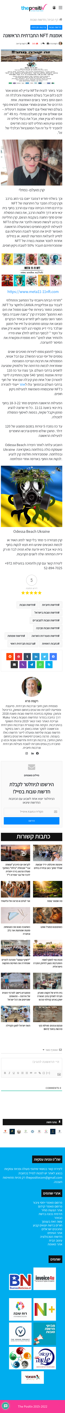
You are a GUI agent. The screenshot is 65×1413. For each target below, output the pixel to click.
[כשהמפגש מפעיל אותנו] (47, 915)
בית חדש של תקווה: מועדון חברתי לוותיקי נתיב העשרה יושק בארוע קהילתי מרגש (49, 996)
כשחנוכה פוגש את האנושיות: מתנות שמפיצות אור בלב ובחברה (17, 930)
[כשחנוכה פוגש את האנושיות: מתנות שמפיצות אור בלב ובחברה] (15, 915)
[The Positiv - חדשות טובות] (35, 7)
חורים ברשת (54, 1225)
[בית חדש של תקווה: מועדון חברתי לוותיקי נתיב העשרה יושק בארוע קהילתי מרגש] (47, 981)
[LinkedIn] (31, 753)
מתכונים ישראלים (52, 1229)
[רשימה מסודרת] (22, 1073)
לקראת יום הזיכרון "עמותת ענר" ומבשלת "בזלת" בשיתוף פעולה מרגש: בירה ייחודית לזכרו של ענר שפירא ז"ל (16, 869)
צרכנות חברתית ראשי (22, 643)
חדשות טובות (38, 19)
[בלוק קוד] (35, 1073)
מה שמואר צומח (54, 901)
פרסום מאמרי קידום (50, 1206)
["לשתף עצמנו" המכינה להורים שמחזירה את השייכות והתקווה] (15, 948)
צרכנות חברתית (38, 27)
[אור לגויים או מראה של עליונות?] (15, 889)
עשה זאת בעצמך (52, 1221)
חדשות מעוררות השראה (45, 636)
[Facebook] (53, 656)
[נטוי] (9, 1073)
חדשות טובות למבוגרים (45, 620)
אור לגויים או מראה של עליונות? (15, 901)
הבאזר (58, 1218)
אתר (22, 384)
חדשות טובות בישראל (46, 612)
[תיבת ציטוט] (31, 1073)
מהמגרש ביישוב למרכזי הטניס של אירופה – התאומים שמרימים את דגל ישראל (16, 996)
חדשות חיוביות (50, 605)
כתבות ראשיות (50, 643)
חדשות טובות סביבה (47, 628)
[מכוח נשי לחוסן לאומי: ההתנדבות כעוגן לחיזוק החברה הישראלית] (47, 948)
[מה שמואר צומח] (47, 889)
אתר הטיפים (54, 1233)
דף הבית (53, 19)
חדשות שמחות (15, 636)
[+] (48, 1073)
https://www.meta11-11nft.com (33, 291)
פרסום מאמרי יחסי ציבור (47, 1202)
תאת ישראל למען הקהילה (18, 1025)
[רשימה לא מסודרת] (26, 1073)
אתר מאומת (55, 1244)
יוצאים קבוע (40, 1225)
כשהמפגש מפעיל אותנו (51, 927)
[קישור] (39, 1073)
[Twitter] (44, 656)
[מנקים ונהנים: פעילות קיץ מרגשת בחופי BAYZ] (47, 1014)
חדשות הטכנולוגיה (51, 1237)
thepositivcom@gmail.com (44, 1177)
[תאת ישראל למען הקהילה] (15, 1014)
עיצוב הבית (55, 1240)
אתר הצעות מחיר (51, 1210)
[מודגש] (5, 1073)
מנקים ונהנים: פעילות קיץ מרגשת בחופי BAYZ (50, 1027)
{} (44, 1073)
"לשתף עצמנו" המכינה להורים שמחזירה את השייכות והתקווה (16, 961)
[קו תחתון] (13, 1073)
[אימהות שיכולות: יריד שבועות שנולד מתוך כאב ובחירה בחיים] (47, 853)
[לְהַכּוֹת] (18, 1073)
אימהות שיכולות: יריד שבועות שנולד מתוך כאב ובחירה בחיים (48, 866)
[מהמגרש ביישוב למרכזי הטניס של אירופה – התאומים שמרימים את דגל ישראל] (15, 981)
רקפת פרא (53, 43)
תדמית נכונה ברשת (50, 1214)
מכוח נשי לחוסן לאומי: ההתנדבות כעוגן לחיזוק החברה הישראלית (47, 963)
